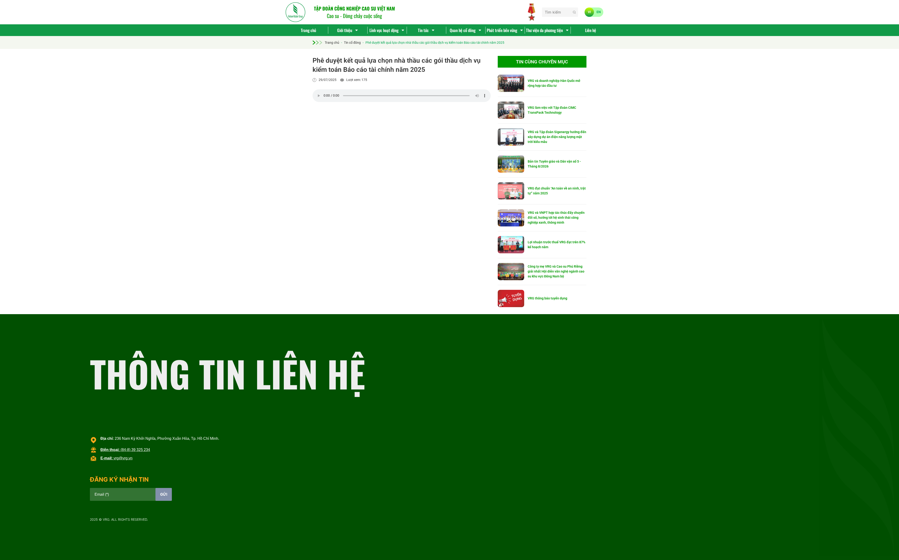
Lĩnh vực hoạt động (383, 30)
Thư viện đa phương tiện (544, 30)
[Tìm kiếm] (574, 12)
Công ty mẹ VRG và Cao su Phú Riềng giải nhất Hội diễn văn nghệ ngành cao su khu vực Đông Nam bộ (556, 271)
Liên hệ (590, 30)
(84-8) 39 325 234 (125, 450)
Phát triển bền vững (502, 30)
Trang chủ (308, 30)
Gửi (163, 494)
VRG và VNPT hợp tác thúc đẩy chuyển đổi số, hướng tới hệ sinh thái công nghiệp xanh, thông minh (556, 217)
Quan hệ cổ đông (462, 30)
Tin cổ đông (352, 42)
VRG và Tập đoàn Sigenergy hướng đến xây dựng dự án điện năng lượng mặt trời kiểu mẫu (557, 137)
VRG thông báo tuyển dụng (547, 298)
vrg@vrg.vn (116, 458)
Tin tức (423, 30)
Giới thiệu (344, 30)
